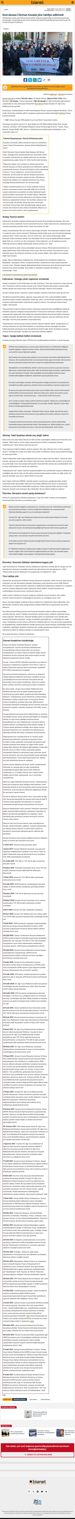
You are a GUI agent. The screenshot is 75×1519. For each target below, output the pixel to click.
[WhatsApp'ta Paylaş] (35, 80)
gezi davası (33, 1399)
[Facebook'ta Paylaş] (25, 80)
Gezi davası (39, 104)
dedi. (28, 1316)
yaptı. (32, 1321)
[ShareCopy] (44, 80)
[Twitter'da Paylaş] (30, 80)
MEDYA (6, 9)
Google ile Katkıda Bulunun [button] (39, 1454)
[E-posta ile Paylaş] (49, 80)
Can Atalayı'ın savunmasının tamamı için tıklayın (19, 274)
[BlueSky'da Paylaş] (39, 80)
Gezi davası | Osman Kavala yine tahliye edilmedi (32, 14)
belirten (62, 113)
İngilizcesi (53, 94)
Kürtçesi (61, 94)
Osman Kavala (7, 98)
